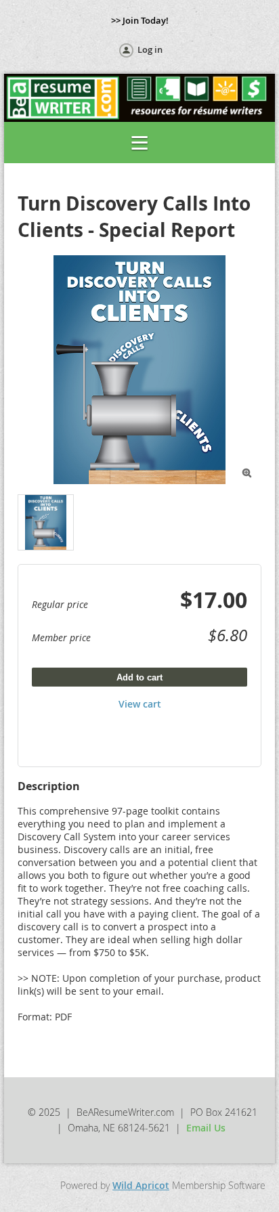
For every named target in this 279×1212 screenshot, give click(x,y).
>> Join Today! (140, 20)
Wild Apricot (140, 1185)
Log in (150, 49)
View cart (140, 703)
